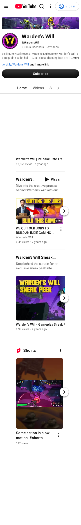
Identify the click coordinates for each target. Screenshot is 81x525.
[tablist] (40, 88)
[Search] (41, 6)
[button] (58, 88)
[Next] (64, 211)
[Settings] (50, 6)
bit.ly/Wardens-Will (17, 64)
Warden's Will (24, 237)
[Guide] (6, 6)
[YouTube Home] (25, 6)
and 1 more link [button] (39, 64)
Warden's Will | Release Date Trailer (40, 159)
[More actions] (60, 229)
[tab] (21, 88)
